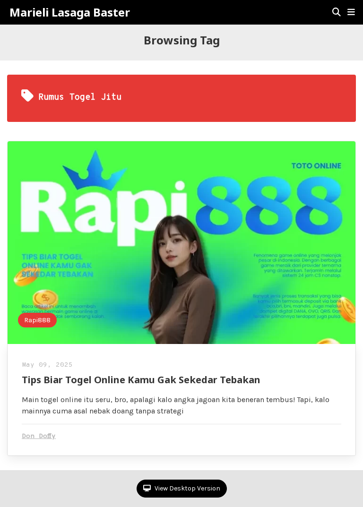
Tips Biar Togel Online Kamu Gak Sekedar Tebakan (141, 379)
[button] (351, 12)
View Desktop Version (186, 488)
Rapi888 (37, 320)
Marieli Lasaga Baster (69, 12)
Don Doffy (39, 436)
